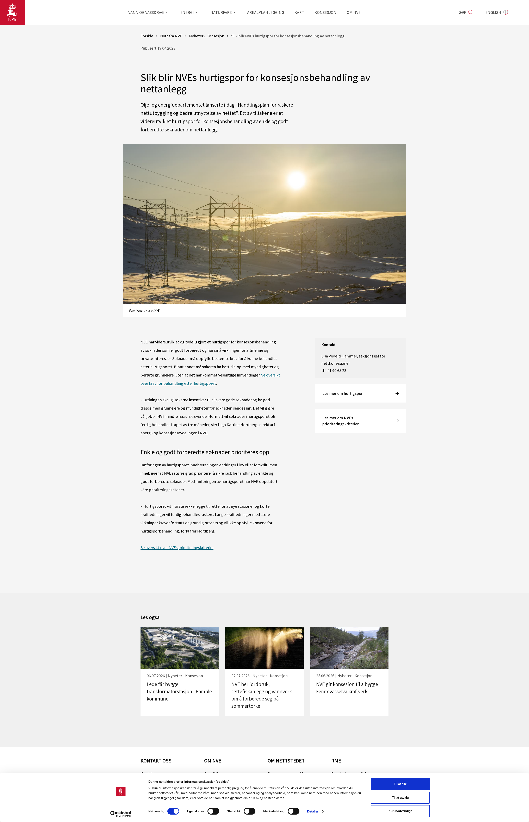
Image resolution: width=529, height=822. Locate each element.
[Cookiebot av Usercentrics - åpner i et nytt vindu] (121, 814)
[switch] (213, 811)
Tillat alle (400, 784)
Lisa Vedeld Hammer (339, 356)
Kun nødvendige (400, 811)
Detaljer (312, 811)
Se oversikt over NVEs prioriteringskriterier (177, 547)
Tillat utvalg (400, 797)
